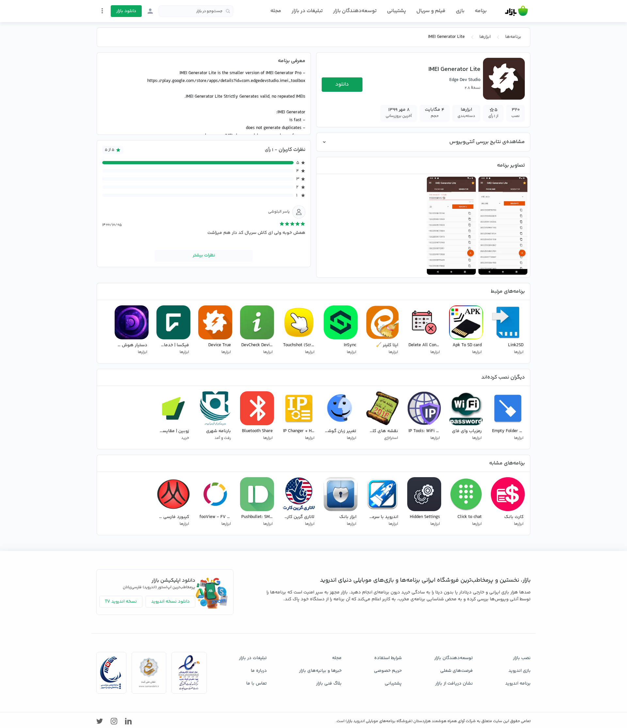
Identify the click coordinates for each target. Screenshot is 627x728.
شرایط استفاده (388, 658)
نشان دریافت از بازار (454, 683)
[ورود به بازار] (150, 11)
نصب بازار (522, 658)
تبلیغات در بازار (307, 11)
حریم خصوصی (388, 670)
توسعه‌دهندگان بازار (355, 11)
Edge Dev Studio (464, 80)
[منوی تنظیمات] (102, 11)
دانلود (342, 84)
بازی (460, 11)
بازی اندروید (519, 670)
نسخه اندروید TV (121, 601)
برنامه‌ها (513, 36)
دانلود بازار (126, 11)
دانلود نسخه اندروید (170, 601)
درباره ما (259, 670)
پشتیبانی (396, 11)
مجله (275, 11)
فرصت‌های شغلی (456, 670)
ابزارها (484, 36)
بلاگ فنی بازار (329, 683)
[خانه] (516, 11)
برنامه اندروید (518, 683)
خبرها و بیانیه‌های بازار (320, 670)
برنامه (481, 11)
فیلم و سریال (430, 11)
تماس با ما (256, 683)
